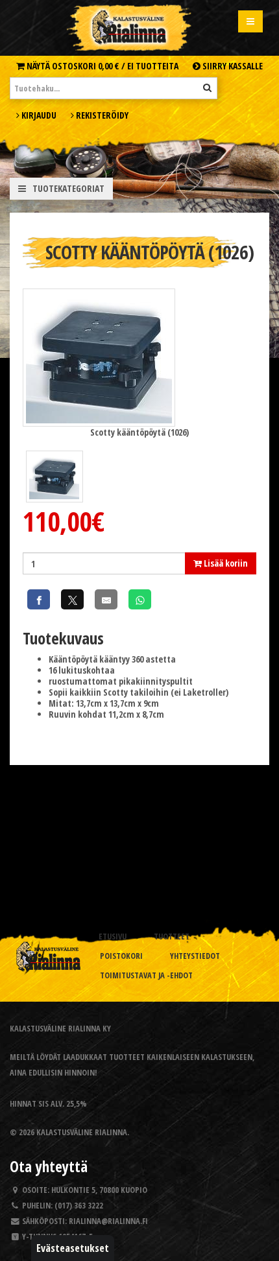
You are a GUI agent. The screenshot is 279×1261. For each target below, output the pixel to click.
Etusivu (113, 936)
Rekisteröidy (101, 115)
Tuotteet (171, 936)
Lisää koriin (225, 563)
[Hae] (207, 87)
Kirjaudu (37, 115)
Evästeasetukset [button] (72, 1248)
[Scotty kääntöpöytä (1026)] (99, 356)
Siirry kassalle (231, 66)
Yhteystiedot (195, 955)
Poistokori (121, 955)
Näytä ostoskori (101, 66)
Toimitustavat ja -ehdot (146, 975)
